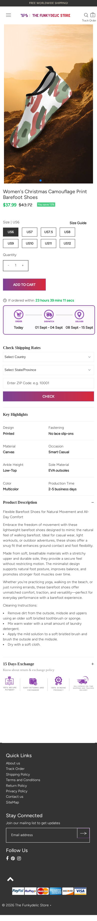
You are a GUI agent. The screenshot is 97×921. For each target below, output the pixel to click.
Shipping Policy (18, 774)
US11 (48, 243)
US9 (11, 243)
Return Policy (16, 786)
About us (13, 763)
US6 (11, 232)
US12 (67, 243)
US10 (29, 243)
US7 (30, 232)
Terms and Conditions (23, 780)
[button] (41, 181)
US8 (67, 232)
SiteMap (12, 802)
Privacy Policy (16, 791)
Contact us (14, 797)
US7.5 (48, 232)
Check (48, 396)
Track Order (89, 20)
